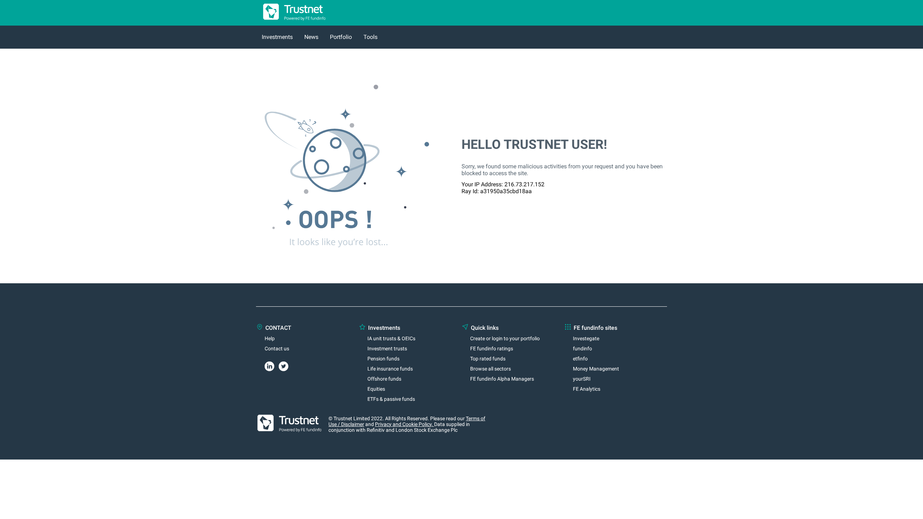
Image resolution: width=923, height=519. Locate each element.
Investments (277, 37)
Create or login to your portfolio (505, 338)
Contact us (277, 348)
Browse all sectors (490, 369)
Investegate (586, 338)
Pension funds (383, 358)
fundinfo (582, 348)
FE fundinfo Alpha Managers (502, 379)
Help (270, 338)
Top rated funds (487, 358)
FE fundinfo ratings (491, 348)
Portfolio (341, 37)
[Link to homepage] (291, 22)
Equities (376, 389)
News (311, 37)
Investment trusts (387, 348)
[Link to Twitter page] (286, 365)
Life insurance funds (390, 369)
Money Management (596, 369)
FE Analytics (586, 389)
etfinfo (580, 358)
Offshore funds (384, 379)
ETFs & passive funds (391, 399)
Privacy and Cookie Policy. (404, 424)
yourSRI (582, 379)
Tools (370, 37)
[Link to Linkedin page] (272, 365)
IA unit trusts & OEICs (391, 338)
